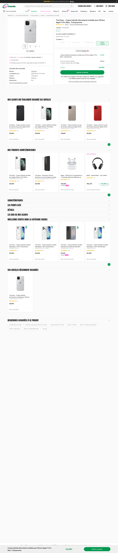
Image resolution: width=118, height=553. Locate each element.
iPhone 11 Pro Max (71, 324)
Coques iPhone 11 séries (15, 324)
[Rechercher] (72, 6)
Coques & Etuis (34, 15)
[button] (39, 46)
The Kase (33, 71)
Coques (43, 15)
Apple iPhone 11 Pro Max (53, 15)
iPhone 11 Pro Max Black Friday (31, 328)
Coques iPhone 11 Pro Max (57, 324)
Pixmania (84, 51)
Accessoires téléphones (22, 15)
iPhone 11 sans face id (14, 328)
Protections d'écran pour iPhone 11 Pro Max (36, 324)
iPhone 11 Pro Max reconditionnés (88, 324)
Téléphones (11, 15)
